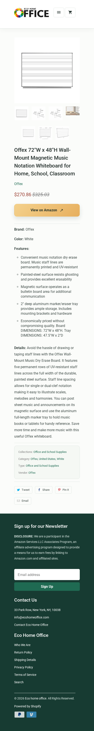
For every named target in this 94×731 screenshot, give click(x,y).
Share (46, 489)
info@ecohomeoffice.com (31, 617)
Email (25, 500)
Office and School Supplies (50, 452)
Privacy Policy (23, 667)
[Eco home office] (31, 15)
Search (19, 682)
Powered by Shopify (27, 706)
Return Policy (23, 652)
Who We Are (22, 645)
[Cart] (70, 12)
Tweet (26, 489)
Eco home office (35, 698)
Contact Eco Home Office (31, 625)
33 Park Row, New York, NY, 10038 (37, 610)
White (60, 459)
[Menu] (59, 12)
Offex (18, 184)
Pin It (66, 489)
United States (47, 459)
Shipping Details (25, 660)
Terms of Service (25, 674)
